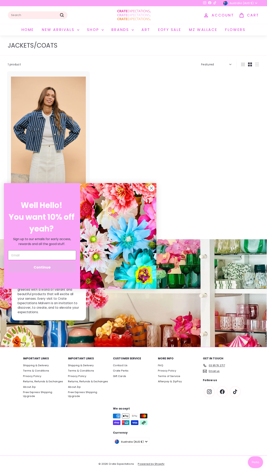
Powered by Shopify (151, 464)
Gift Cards (119, 376)
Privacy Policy (32, 376)
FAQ (160, 365)
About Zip (29, 387)
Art (146, 29)
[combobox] (37, 15)
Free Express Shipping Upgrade (37, 394)
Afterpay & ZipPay (170, 381)
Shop (94, 29)
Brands (121, 29)
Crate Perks (121, 371)
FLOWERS (235, 29)
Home (28, 29)
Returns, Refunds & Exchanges (43, 381)
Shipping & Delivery (36, 365)
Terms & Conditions (36, 371)
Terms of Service (169, 376)
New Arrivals (59, 29)
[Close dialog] (151, 188)
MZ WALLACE (203, 29)
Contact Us (120, 365)
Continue (42, 267)
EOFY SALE (169, 29)
